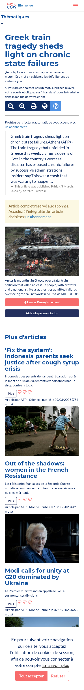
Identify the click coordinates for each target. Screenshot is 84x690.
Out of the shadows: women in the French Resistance (36, 469)
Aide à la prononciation (42, 313)
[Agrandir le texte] (22, 106)
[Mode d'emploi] (55, 106)
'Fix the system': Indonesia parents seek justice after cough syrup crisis (42, 359)
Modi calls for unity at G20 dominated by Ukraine (37, 576)
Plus (11, 393)
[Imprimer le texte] (33, 106)
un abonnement (16, 127)
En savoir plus (55, 665)
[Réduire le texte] (11, 106)
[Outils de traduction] (44, 106)
